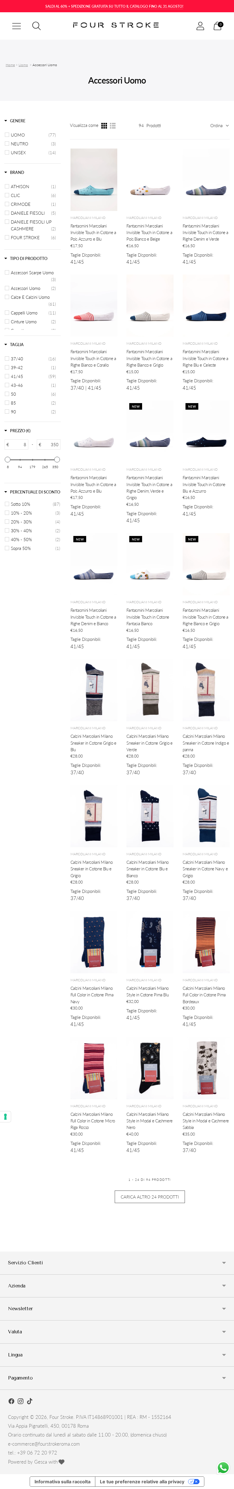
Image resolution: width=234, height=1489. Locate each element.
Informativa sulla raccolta (62, 1481)
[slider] (8, 459)
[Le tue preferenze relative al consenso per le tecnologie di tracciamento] (5, 1116)
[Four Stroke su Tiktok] (29, 1402)
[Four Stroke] (117, 26)
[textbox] (18, 444)
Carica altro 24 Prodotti (150, 1196)
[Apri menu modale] (17, 26)
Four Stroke (61, 1417)
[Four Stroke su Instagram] (20, 1402)
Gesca (40, 1462)
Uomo (23, 65)
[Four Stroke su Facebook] (11, 1402)
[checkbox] (33, 134)
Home (10, 65)
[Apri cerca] (37, 26)
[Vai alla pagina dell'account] (200, 26)
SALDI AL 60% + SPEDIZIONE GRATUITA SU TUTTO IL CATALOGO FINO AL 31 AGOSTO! (114, 6)
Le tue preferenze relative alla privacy (142, 1481)
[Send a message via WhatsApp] (223, 1468)
